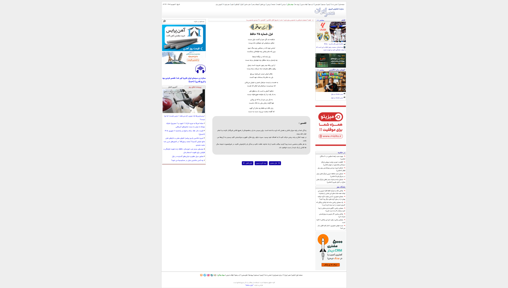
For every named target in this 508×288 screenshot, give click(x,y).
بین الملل (262, 5)
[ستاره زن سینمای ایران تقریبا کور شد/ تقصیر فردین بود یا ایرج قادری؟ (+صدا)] (200, 72)
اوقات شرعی (304, 5)
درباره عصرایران (277, 275)
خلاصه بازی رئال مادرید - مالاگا (333, 44)
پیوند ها (297, 5)
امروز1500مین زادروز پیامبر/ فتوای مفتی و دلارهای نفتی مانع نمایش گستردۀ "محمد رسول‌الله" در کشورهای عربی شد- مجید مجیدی (184, 141)
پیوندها (251, 275)
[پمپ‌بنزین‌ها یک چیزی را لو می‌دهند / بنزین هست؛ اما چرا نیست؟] (184, 112)
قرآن (242, 5)
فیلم (232, 5)
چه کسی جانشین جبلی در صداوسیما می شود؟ (187, 160)
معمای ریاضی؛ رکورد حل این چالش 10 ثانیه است (330, 221)
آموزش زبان (219, 5)
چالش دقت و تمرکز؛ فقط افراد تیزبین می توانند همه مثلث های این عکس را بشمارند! (331, 192)
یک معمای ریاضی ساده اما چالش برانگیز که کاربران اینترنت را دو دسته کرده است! (330, 203)
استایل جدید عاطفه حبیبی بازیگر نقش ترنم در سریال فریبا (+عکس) (331, 175)
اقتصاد (278, 5)
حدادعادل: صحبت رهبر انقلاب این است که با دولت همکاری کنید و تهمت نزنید (331, 48)
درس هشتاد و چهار (337, 98)
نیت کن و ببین (261, 163)
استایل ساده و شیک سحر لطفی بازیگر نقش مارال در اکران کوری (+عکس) (330, 180)
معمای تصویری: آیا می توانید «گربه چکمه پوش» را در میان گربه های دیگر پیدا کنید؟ (331, 197)
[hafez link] (261, 27)
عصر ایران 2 (227, 5)
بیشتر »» (320, 20)
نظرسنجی (317, 5)
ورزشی (268, 5)
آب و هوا (311, 5)
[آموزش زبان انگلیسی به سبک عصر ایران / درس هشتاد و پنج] (331, 82)
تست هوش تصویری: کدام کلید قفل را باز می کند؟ (331, 227)
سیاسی (284, 5)
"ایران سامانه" (249, 285)
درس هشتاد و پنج (337, 94)
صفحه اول (341, 5)
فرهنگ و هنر (255, 5)
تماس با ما (334, 5)
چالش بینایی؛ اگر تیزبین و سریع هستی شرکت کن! (332, 215)
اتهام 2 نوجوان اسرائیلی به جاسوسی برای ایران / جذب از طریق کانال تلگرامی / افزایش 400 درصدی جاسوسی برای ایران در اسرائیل (273, 20)
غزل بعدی (273, 163)
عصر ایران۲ (287, 275)
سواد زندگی (290, 5)
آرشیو (328, 5)
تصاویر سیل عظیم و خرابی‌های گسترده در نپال (188, 156)
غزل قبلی (249, 163)
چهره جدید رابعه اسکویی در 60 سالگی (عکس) (332, 157)
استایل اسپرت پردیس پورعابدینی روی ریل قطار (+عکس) (331, 169)
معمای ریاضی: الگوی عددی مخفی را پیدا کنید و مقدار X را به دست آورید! (331, 209)
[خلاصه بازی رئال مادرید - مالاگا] (331, 32)
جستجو (324, 5)
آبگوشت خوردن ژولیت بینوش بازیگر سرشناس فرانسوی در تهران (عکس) (333, 163)
